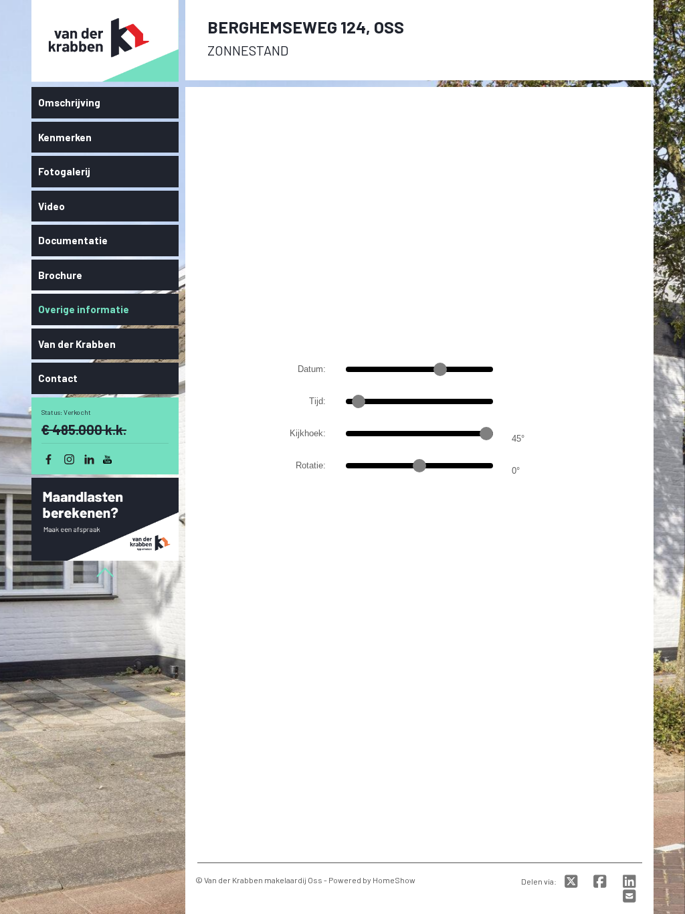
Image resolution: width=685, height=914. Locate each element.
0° (516, 471)
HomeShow (394, 880)
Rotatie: (311, 465)
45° (518, 439)
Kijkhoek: (308, 433)
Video (51, 206)
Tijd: (317, 401)
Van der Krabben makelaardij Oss (263, 880)
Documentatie (73, 240)
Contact (58, 378)
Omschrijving (69, 102)
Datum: (312, 369)
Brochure (60, 275)
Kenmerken (65, 137)
